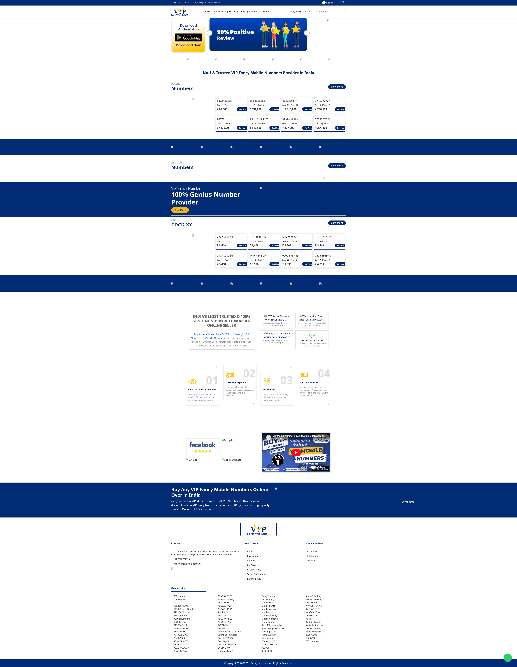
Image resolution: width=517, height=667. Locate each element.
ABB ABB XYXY (224, 602)
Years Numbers (313, 631)
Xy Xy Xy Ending (313, 621)
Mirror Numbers (269, 618)
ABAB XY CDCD (225, 596)
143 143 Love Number (184, 609)
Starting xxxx (268, 631)
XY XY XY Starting (314, 625)
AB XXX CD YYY (180, 634)
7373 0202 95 (258, 237)
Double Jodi (223, 641)
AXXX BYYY (222, 625)
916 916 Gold (180, 625)
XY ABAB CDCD (312, 609)
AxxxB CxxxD (223, 628)
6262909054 (289, 237)
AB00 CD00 (179, 638)
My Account (253, 565)
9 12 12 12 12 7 (259, 119)
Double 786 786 (225, 638)
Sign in (329, 2)
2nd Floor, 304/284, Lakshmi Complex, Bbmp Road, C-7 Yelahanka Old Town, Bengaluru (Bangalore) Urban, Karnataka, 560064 (205, 553)
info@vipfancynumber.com (207, 2)
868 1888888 (257, 100)
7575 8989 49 (323, 255)
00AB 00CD (179, 599)
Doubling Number (226, 644)
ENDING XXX (223, 647)
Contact (265, 11)
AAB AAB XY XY (180, 628)
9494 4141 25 (258, 255)
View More (337, 86)
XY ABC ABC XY (312, 612)
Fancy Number (268, 596)
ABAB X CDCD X (181, 647)
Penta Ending (268, 621)
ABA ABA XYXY (180, 641)
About (242, 11)
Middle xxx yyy (268, 609)
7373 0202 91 (225, 255)
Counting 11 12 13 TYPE (229, 631)
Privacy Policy (254, 569)
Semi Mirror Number (272, 625)
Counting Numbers (227, 634)
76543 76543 (323, 119)
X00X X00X (266, 651)
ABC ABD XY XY (225, 609)
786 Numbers (180, 615)
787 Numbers (312, 641)
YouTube (311, 560)
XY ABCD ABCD (312, 615)
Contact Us (408, 501)
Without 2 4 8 (268, 641)
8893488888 (224, 100)
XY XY (308, 618)
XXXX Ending (311, 602)
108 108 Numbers (182, 605)
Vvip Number (268, 638)
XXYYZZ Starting (313, 605)
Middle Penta (268, 605)
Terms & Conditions (257, 574)
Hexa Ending (267, 599)
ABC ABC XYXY (224, 605)
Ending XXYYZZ (225, 651)
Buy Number (220, 11)
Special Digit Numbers (272, 628)
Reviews (253, 11)
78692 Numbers (181, 618)
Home (207, 11)
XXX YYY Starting (313, 599)
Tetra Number (268, 634)
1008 (176, 602)
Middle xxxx (267, 612)
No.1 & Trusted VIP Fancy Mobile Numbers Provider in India (258, 72)
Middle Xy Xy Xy (269, 615)
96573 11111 (224, 119)
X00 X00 (265, 647)
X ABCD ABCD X (269, 644)
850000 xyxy (179, 621)
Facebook (312, 551)
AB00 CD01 (311, 638)
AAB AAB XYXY (180, 631)
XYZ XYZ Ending (313, 628)
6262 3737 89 (290, 255)
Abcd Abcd (222, 612)
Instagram (312, 555)
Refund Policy (254, 578)
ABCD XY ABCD (225, 618)
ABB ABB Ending (225, 599)
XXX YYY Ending (313, 596)
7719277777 (322, 100)
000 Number (179, 596)
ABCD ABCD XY (225, 615)
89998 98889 (290, 119)
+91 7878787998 (181, 2)
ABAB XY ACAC (180, 651)
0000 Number (312, 634)
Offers (232, 11)
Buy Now (242, 109)
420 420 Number (182, 612)
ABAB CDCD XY (180, 644)
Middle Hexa (267, 602)
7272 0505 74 (323, 237)
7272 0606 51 (225, 237)
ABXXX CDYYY (224, 621)
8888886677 (289, 100)
